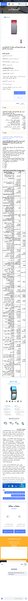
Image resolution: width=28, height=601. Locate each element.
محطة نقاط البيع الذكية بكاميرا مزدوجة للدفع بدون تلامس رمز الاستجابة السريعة (8, 525)
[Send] (2, 598)
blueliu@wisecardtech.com (21, 1)
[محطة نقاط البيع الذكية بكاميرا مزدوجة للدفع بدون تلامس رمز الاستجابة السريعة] (8, 516)
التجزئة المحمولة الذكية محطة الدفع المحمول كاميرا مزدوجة (21, 525)
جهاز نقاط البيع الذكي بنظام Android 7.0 (14, 492)
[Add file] (26, 598)
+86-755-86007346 (6, 1)
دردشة (4, 4)
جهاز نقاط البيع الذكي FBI (18, 495)
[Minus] (2, 564)
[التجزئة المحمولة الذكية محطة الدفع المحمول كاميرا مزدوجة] (20, 516)
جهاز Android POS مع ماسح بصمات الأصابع (14, 498)
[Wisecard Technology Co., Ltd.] (21, 4)
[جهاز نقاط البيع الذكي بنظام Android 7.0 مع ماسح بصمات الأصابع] (14, 26)
